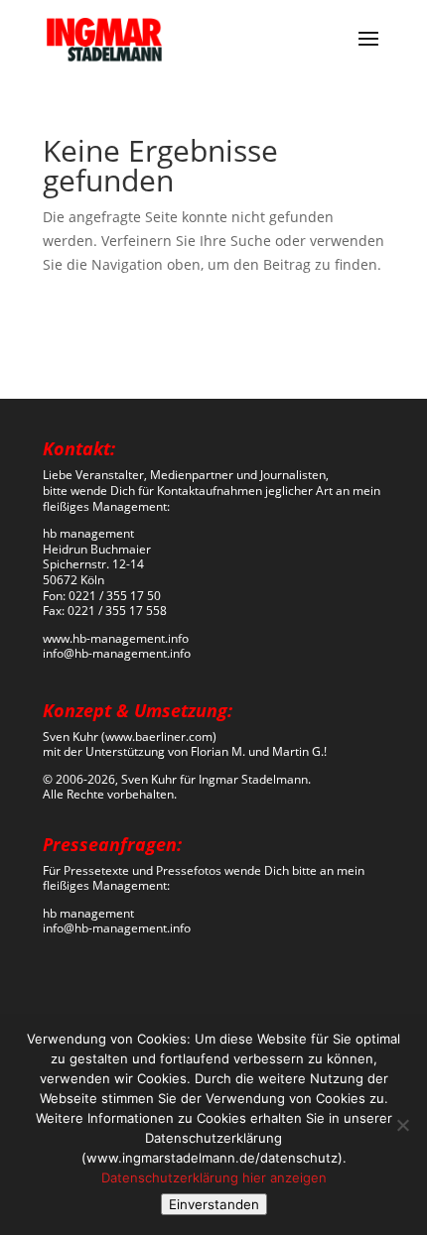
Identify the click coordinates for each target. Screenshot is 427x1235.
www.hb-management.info (116, 638)
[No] (402, 1125)
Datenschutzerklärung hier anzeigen (214, 1177)
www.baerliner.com (159, 736)
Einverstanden (214, 1204)
